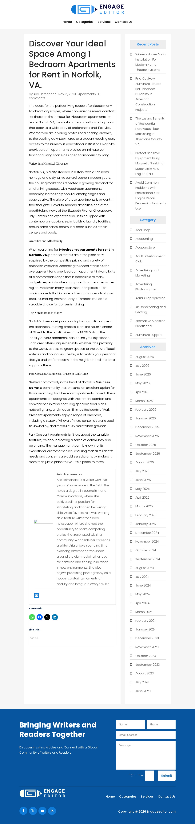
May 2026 (142, 383)
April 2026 (142, 392)
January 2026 (145, 418)
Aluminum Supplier (148, 335)
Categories (85, 22)
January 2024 (145, 629)
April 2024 (142, 603)
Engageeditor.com (161, 811)
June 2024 (143, 585)
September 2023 (147, 664)
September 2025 (147, 453)
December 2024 (147, 533)
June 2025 (143, 480)
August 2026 (144, 357)
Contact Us (124, 22)
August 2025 (144, 462)
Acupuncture (145, 247)
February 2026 (145, 409)
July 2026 (142, 365)
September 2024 (147, 559)
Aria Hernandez (45, 94)
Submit (166, 775)
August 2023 (144, 673)
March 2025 (144, 506)
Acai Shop (142, 230)
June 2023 (143, 691)
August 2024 (144, 568)
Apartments (87, 94)
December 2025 (147, 427)
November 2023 (147, 647)
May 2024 (142, 594)
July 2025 (142, 471)
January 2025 (145, 524)
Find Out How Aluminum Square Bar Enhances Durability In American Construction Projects (148, 94)
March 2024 (144, 612)
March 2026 (144, 401)
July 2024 (142, 577)
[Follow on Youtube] (42, 811)
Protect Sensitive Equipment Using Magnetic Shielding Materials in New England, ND (149, 163)
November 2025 (147, 436)
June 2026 (143, 374)
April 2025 (142, 497)
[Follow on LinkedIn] (52, 811)
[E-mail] (36, 597)
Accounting (144, 239)
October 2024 (145, 550)
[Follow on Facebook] (23, 811)
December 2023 (147, 638)
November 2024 (147, 541)
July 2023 (142, 682)
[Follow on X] (33, 811)
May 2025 (142, 489)
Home (67, 22)
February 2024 (145, 620)
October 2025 (145, 445)
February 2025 (145, 515)
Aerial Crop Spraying (150, 298)
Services (104, 22)
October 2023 (145, 656)
